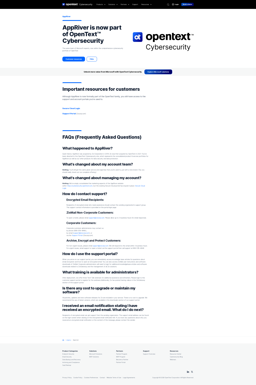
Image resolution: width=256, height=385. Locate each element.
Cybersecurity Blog (176, 357)
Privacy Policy (67, 377)
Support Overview (149, 354)
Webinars (173, 359)
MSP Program (120, 357)
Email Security (67, 357)
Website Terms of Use (114, 377)
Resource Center (175, 354)
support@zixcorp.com (96, 218)
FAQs (92, 59)
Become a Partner (122, 359)
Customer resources (74, 59)
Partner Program (121, 354)
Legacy (68, 340)
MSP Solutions (94, 357)
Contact (102, 377)
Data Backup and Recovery (71, 359)
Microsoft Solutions (95, 354)
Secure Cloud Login (71, 108)
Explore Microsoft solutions (158, 72)
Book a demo (187, 4)
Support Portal (77, 235)
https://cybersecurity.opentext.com (79, 186)
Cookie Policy (77, 377)
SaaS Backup (66, 365)
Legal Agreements (129, 377)
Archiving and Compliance (71, 362)
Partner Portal (120, 362)
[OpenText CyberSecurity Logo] (77, 4)
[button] (101, 4)
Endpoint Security (68, 354)
